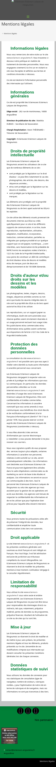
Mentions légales (10, 33)
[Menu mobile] (28, 17)
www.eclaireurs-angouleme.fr (19, 58)
